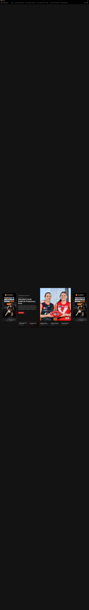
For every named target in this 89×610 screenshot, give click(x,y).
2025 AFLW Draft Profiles (30, 2)
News (47, 2)
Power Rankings (64, 2)
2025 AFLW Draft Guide (19, 2)
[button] (66, 318)
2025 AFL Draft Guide (40, 2)
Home (12, 2)
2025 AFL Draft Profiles (55, 2)
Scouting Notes (21, 297)
